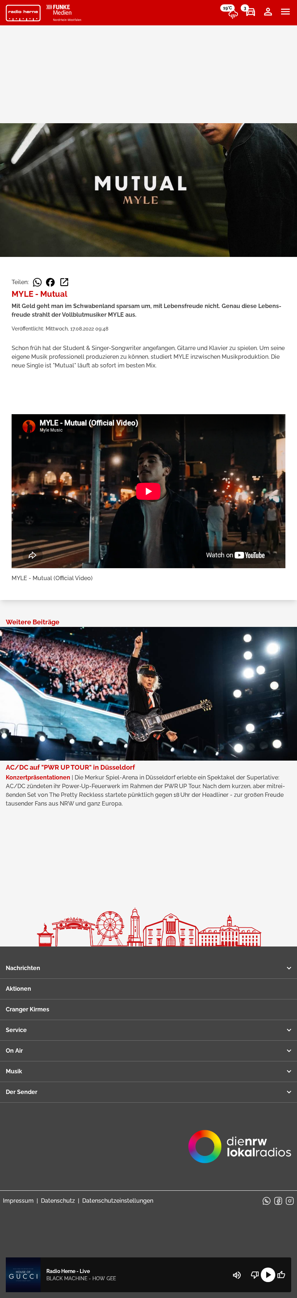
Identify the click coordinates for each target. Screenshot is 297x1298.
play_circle (268, 1275)
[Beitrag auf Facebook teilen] (50, 282)
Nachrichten (23, 968)
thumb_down (255, 1274)
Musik (14, 1071)
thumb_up (281, 1274)
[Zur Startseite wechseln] (23, 13)
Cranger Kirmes (27, 1009)
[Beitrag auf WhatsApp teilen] (37, 282)
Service (16, 1030)
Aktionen (18, 988)
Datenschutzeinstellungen (117, 1200)
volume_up (237, 1275)
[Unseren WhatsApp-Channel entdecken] (266, 1201)
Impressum (18, 1200)
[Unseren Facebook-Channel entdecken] (278, 1201)
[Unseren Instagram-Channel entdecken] (289, 1201)
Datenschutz (58, 1200)
